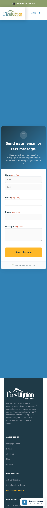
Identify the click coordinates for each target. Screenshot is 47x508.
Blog (8, 459)
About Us (10, 454)
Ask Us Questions (13, 480)
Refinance (10, 449)
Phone (12, 212)
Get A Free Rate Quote (15, 485)
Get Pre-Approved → (15, 490)
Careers (9, 464)
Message (14, 226)
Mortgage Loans (13, 444)
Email (12, 197)
